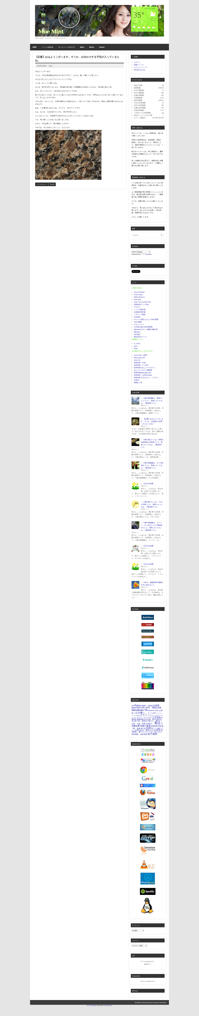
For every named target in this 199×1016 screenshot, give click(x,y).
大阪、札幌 (141, 724)
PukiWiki (137, 317)
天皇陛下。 (150, 724)
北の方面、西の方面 (151, 719)
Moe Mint (137, 299)
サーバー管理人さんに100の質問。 (147, 319)
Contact (102, 47)
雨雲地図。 (136, 734)
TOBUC (136, 380)
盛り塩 (143, 728)
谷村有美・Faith (140, 362)
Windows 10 (139, 710)
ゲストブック (139, 324)
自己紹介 (137, 334)
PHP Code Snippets (92, 1005)
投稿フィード (139, 65)
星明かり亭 (138, 382)
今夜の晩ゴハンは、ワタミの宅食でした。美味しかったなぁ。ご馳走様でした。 (152, 504)
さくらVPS (152, 713)
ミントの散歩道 (47, 47)
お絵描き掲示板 (140, 312)
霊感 (142, 734)
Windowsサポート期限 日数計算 (146, 329)
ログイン (137, 62)
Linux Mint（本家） (141, 355)
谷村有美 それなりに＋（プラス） (146, 377)
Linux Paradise (139, 292)
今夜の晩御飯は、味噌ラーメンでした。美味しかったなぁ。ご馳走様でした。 (152, 400)
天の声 (52, 184)
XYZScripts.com (108, 1005)
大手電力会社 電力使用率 (143, 327)
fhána (138, 705)
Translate (148, 254)
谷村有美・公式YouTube (143, 375)
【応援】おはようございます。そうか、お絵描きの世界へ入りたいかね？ (152, 421)
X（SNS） (137, 343)
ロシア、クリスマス (144, 717)
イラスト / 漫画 (139, 314)
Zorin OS (137, 360)
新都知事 (154, 726)
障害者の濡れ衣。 (158, 732)
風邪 (145, 734)
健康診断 (140, 719)
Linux (150, 705)
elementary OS (139, 357)
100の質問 (138, 322)
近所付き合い (140, 730)
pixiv (135, 346)
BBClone (137, 332)
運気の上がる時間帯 (153, 730)
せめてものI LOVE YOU (142, 302)
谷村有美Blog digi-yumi (142, 372)
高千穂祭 (152, 733)
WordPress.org (139, 70)
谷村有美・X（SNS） (142, 365)
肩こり (153, 728)
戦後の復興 (145, 725)
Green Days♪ (138, 294)
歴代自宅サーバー (140, 337)
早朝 (159, 726)
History (91, 47)
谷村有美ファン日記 (141, 304)
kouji (50, 66)
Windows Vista (153, 710)
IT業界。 (144, 705)
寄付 (157, 723)
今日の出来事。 (149, 483)
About (82, 47)
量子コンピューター (146, 732)
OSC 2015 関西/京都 (151, 707)
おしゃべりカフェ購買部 (143, 370)
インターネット (42, 184)
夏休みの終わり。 (148, 721)
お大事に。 (141, 712)
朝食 (138, 728)
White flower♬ (139, 297)
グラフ (143, 715)
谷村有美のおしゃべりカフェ (144, 367)
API (133, 705)
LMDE (156, 705)
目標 (148, 727)
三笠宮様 (156, 717)
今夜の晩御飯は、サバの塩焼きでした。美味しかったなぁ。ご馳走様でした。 (152, 465)
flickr (136, 348)
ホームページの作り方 (66, 47)
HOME (35, 47)
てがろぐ (137, 307)
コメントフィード (140, 67)
